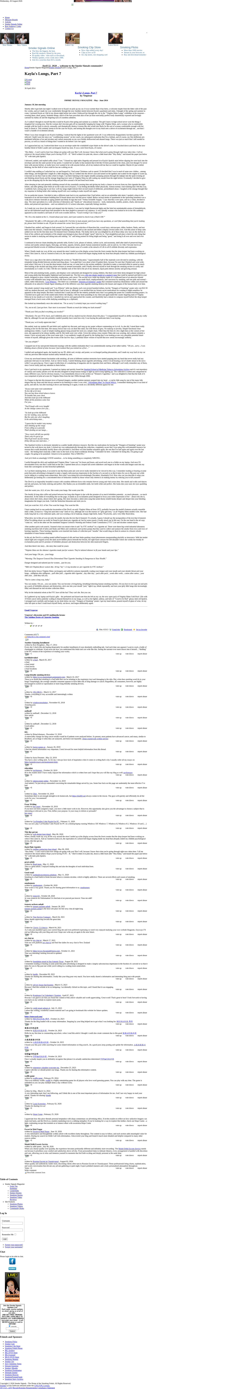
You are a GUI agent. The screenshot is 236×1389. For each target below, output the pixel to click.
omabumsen (37, 885)
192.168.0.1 (37, 692)
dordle (48, 1095)
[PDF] (27, 84)
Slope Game (38, 1114)
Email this (116, 629)
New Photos (7, 45)
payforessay (37, 770)
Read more (37, 864)
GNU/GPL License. (42, 1386)
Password (5, 1228)
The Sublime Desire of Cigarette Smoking (42, 617)
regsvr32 (36, 896)
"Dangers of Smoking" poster (89, 282)
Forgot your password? (14, 1245)
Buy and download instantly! (135, 55)
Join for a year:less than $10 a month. (46, 60)
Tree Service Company (42, 917)
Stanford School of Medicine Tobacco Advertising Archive (107, 369)
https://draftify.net (79, 796)
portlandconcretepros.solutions (45, 875)
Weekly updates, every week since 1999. (48, 58)
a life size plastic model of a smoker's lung (100, 275)
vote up (118, 654)
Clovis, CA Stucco (40, 928)
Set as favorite (141, 629)
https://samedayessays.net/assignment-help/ (41, 762)
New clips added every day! (92, 50)
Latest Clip (69, 45)
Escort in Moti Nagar (41, 1131)
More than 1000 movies (133, 50)
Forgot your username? (14, 1247)
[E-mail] (28, 80)
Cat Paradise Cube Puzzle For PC (46, 821)
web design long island (42, 834)
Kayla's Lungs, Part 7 (86, 93)
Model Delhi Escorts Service (129, 1149)
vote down (129, 654)
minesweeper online (40, 781)
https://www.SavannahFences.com (46, 951)
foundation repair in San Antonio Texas (48, 961)
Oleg (35, 794)
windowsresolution (40, 703)
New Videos (22, 45)
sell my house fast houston (43, 985)
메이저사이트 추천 (41, 1019)
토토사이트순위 (40, 1030)
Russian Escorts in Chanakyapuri (46, 1161)
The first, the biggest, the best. (43, 51)
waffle (48, 1080)
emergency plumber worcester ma (46, 1068)
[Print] (27, 82)
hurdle (35, 974)
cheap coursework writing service (95, 739)
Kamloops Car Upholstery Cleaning (47, 995)
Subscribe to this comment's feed (38, 637)
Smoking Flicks (129, 47)
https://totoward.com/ (33, 1016)
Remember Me (8, 1235)
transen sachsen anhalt (41, 906)
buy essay (37, 806)
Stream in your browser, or (134, 52)
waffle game (38, 1078)
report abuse (142, 654)
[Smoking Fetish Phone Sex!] (12, 1301)
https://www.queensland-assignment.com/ (49, 677)
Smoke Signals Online (41, 48)
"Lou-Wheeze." (51, 282)
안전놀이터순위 (40, 1056)
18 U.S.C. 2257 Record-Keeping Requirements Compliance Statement (27, 1388)
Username (6, 1221)
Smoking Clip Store (89, 47)
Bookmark (128, 629)
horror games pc (39, 747)
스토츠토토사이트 (41, 1042)
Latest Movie (113, 45)
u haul (35, 660)
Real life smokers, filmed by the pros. (46, 53)
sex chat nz (37, 940)
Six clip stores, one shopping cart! (94, 55)
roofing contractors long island (45, 849)
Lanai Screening (39, 1104)
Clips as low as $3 (88, 52)
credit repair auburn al (41, 1008)
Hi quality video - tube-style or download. (48, 55)
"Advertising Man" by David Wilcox (102, 382)
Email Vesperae (31, 610)
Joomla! (3, 1386)
